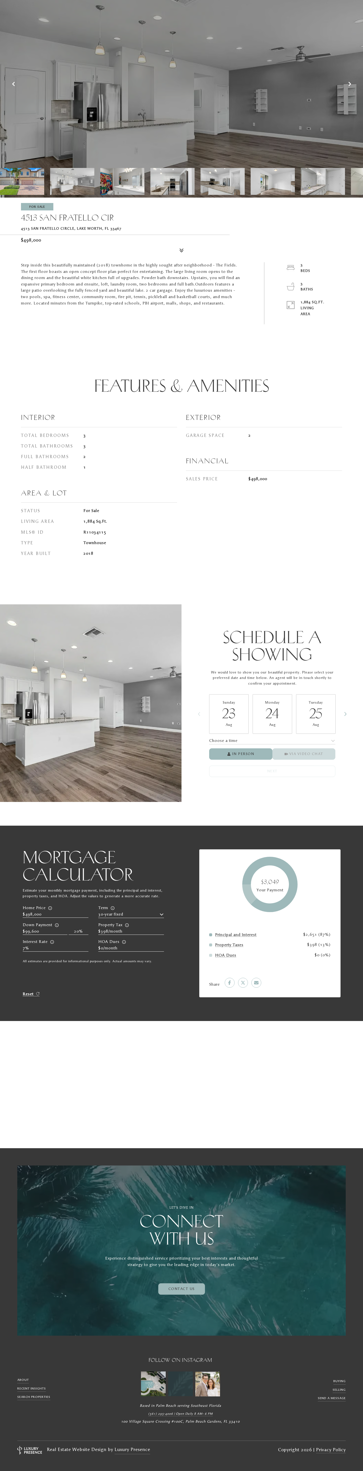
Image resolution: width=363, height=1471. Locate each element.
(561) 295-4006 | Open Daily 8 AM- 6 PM (180, 1413)
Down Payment (37, 925)
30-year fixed (110, 914)
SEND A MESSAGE (332, 1398)
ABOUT (23, 1380)
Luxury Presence (132, 1449)
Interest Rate (35, 942)
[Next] (345, 714)
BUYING (339, 1381)
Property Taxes (229, 945)
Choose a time (223, 740)
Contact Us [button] (181, 1289)
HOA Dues (109, 942)
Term (103, 908)
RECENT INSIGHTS (31, 1388)
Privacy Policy (331, 1449)
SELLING (339, 1389)
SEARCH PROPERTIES (33, 1397)
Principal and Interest (236, 935)
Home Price (34, 908)
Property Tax (110, 925)
